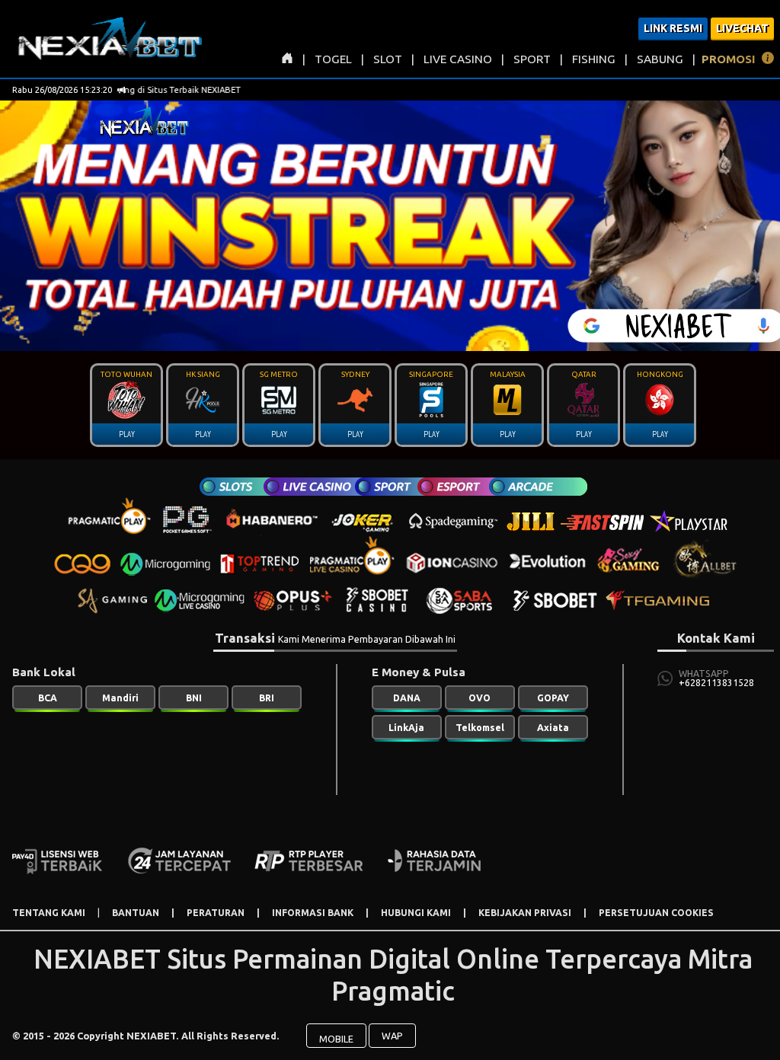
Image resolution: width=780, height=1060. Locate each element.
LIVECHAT (742, 28)
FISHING (593, 59)
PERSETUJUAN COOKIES (656, 913)
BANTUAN (135, 913)
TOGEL (333, 59)
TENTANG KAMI (48, 913)
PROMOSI (729, 59)
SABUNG (660, 59)
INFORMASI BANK (312, 913)
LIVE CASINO (458, 59)
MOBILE (336, 1038)
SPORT (532, 59)
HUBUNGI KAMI (416, 913)
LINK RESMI (673, 28)
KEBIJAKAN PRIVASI (524, 913)
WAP (392, 1035)
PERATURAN (216, 913)
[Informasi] (768, 60)
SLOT (387, 59)
